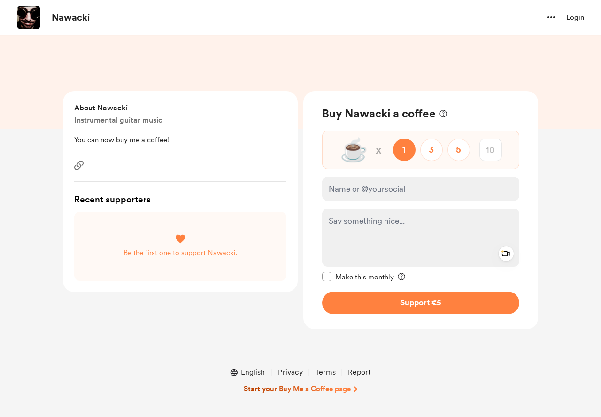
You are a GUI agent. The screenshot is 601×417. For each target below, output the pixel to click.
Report (359, 372)
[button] (551, 17)
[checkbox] (358, 276)
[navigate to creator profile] (28, 17)
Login (575, 17)
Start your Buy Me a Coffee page (297, 389)
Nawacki (71, 17)
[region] (420, 210)
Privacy (290, 372)
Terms (325, 372)
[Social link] (79, 165)
